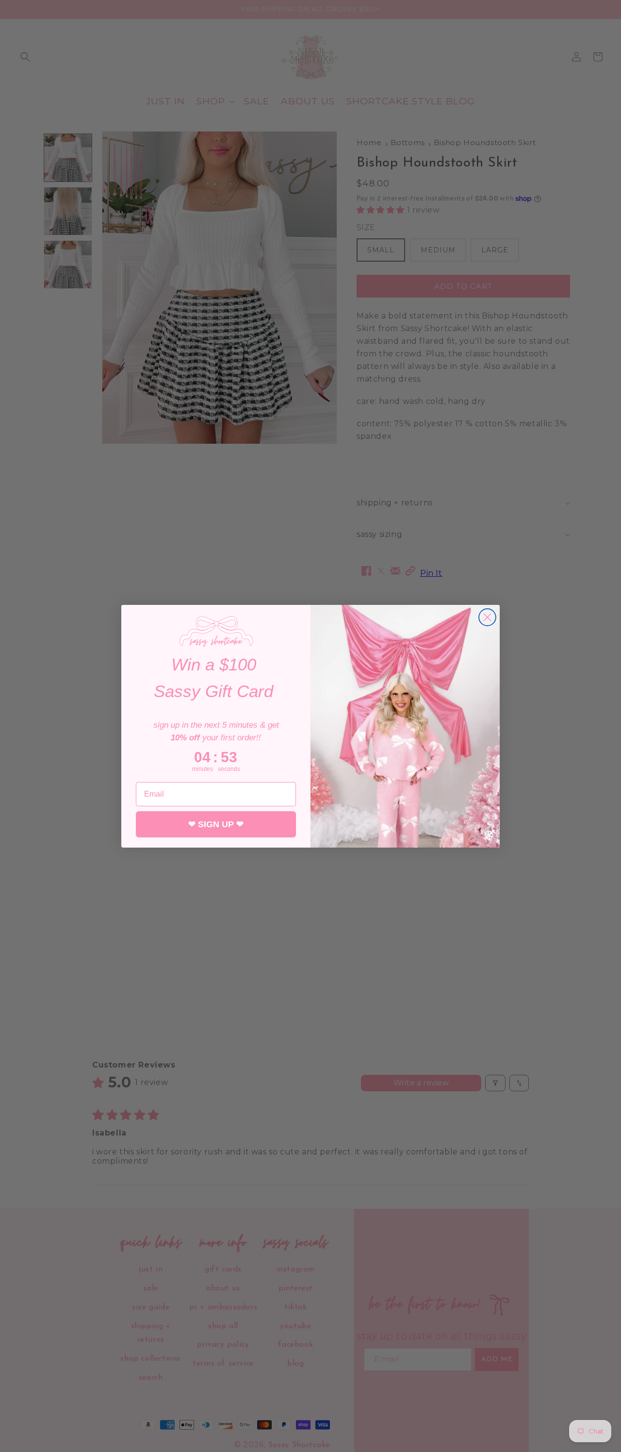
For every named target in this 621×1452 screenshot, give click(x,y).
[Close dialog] (487, 617)
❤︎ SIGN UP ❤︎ (216, 824)
